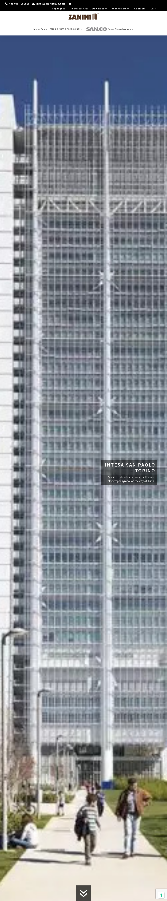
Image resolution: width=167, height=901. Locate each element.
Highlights (58, 8)
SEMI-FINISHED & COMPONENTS (65, 29)
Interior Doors (40, 29)
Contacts (140, 8)
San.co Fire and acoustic (120, 29)
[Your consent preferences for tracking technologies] (161, 895)
